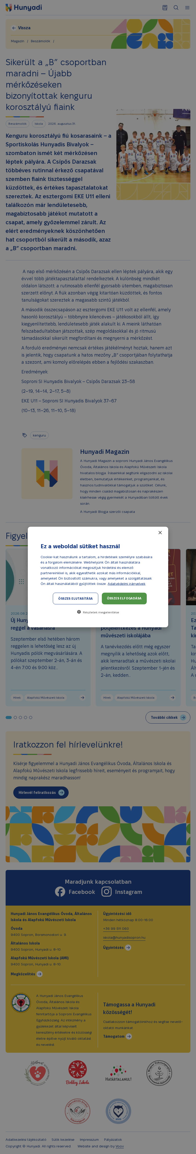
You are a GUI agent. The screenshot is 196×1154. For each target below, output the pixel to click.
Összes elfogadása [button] (124, 598)
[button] (98, 612)
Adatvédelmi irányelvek (126, 584)
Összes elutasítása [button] (75, 598)
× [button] (160, 533)
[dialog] (98, 577)
